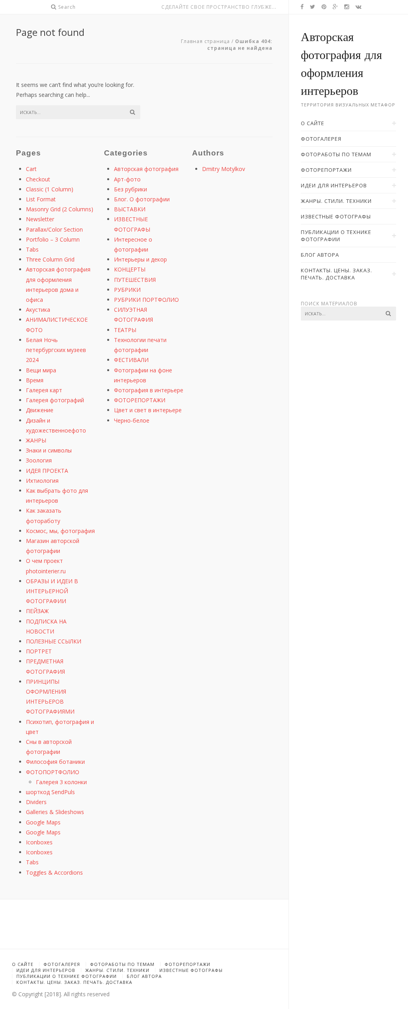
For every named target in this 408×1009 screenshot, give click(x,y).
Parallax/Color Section (54, 229)
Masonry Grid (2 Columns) (59, 209)
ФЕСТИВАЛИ (131, 360)
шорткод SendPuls (50, 792)
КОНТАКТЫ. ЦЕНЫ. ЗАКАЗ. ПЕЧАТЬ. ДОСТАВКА (74, 982)
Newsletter (40, 219)
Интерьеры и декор (140, 259)
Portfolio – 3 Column (53, 239)
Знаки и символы (49, 450)
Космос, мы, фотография (60, 531)
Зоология (39, 460)
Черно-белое (131, 420)
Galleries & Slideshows (55, 812)
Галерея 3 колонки (61, 782)
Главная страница (205, 41)
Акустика (38, 309)
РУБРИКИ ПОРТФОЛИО (146, 299)
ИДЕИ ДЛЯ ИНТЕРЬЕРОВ (45, 970)
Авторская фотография (146, 169)
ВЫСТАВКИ (129, 209)
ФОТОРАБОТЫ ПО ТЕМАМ (122, 964)
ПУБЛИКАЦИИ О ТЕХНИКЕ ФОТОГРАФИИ (66, 976)
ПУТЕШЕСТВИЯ (135, 279)
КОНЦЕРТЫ (129, 269)
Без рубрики (130, 189)
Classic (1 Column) (49, 189)
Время (34, 380)
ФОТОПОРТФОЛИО (52, 772)
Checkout (38, 179)
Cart (31, 169)
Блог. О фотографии (142, 199)
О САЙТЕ (22, 964)
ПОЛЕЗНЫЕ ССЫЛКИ (53, 641)
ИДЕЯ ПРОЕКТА (47, 470)
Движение (39, 410)
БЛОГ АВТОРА (144, 976)
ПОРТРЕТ (39, 651)
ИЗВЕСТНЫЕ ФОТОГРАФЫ (191, 970)
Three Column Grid (50, 259)
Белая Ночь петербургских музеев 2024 (56, 350)
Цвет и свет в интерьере (148, 410)
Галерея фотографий (55, 400)
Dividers (36, 802)
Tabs (32, 249)
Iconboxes (39, 842)
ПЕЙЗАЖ (37, 611)
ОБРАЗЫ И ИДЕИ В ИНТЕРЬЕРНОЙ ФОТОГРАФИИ (52, 591)
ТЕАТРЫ (125, 330)
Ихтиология (42, 480)
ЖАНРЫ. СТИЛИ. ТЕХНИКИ (117, 970)
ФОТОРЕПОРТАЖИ (139, 400)
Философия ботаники (55, 761)
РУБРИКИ (127, 289)
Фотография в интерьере (148, 390)
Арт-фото (127, 179)
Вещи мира (41, 370)
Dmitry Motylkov (223, 169)
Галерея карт (44, 390)
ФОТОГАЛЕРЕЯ (61, 964)
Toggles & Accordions (54, 872)
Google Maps (43, 822)
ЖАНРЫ (36, 440)
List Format (41, 199)
